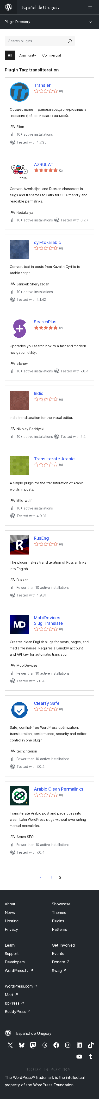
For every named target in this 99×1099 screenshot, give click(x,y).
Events (58, 953)
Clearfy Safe (47, 703)
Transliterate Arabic (54, 458)
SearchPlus (45, 321)
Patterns (59, 929)
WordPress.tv (19, 970)
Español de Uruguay (33, 1033)
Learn (10, 945)
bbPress (14, 1003)
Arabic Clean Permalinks (58, 789)
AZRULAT (43, 164)
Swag (59, 970)
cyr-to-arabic (47, 242)
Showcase (61, 904)
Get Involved (63, 945)
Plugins (58, 921)
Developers (15, 962)
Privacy (11, 929)
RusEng (41, 538)
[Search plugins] (70, 41)
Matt (11, 994)
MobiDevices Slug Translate (48, 620)
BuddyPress (18, 1011)
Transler (42, 85)
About (10, 904)
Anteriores (40, 877)
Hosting (12, 921)
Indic (38, 393)
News (10, 912)
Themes (59, 912)
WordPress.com (21, 986)
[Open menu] (91, 7)
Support (12, 953)
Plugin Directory (17, 22)
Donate (61, 962)
